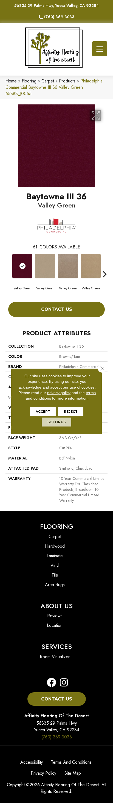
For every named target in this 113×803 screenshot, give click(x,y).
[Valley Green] (22, 266)
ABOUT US (57, 606)
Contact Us (56, 309)
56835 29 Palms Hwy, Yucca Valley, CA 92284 (56, 5)
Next (105, 265)
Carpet (47, 81)
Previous (8, 265)
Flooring (29, 81)
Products (67, 81)
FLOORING (56, 526)
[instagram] (62, 683)
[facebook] (51, 683)
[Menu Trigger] (99, 48)
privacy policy (58, 393)
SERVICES (56, 646)
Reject (71, 411)
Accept (43, 411)
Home (11, 81)
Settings (56, 422)
